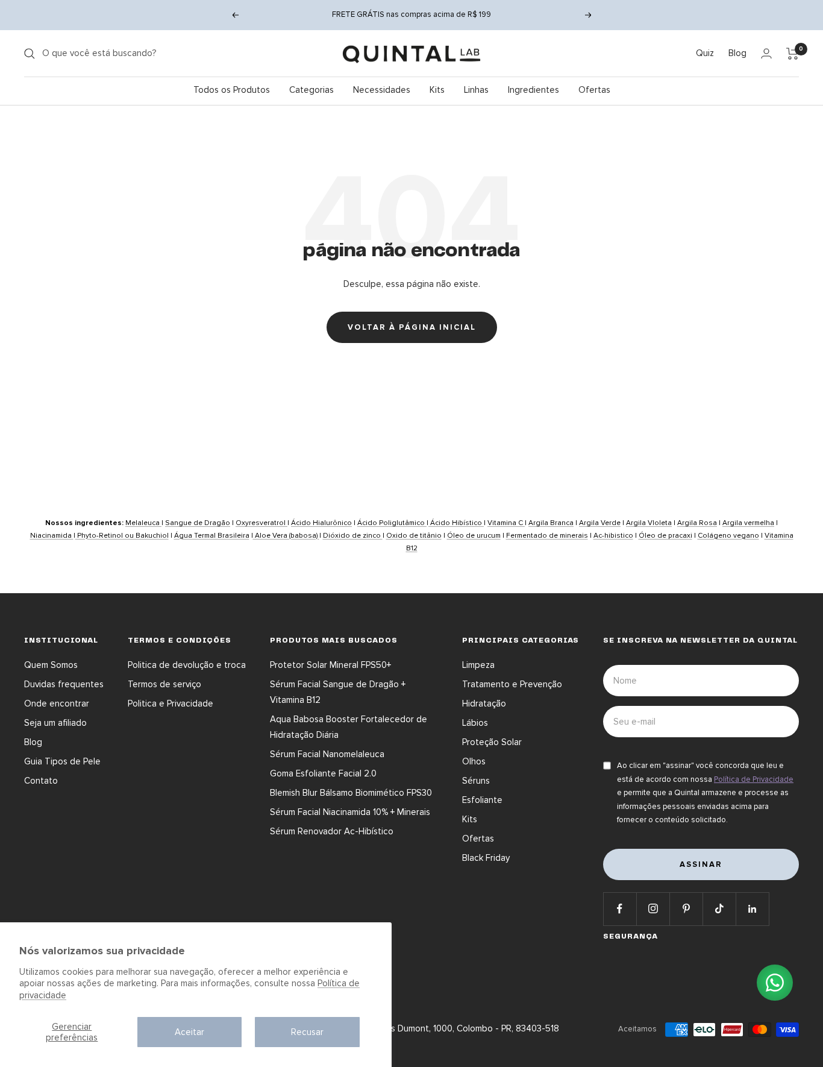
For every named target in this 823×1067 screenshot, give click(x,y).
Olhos (474, 761)
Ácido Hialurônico (321, 522)
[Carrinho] (792, 54)
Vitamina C (506, 522)
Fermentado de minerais (547, 535)
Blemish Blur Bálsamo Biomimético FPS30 (351, 792)
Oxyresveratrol (261, 522)
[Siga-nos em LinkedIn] (752, 908)
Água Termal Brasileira (211, 535)
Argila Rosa (697, 522)
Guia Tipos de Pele (62, 761)
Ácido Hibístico (456, 522)
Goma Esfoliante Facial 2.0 (323, 773)
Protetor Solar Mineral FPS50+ (330, 664)
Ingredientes (533, 89)
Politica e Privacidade (170, 703)
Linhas (476, 89)
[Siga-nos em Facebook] (619, 908)
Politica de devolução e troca (187, 664)
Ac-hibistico (613, 535)
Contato (41, 780)
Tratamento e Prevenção (512, 684)
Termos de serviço (164, 684)
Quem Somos (51, 664)
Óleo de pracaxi (665, 535)
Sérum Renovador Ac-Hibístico (331, 831)
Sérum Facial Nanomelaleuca (327, 754)
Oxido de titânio (414, 535)
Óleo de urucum (474, 535)
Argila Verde (600, 522)
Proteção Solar (492, 742)
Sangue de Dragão (197, 522)
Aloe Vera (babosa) (286, 535)
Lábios (475, 722)
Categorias (311, 89)
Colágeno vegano (728, 535)
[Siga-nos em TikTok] (719, 908)
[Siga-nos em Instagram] (652, 908)
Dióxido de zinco (353, 535)
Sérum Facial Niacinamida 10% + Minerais (350, 812)
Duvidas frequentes (64, 684)
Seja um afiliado (55, 722)
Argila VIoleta (649, 522)
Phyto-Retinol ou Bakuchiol (122, 535)
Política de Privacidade (753, 779)
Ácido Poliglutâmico (392, 522)
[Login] (766, 53)
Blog (737, 53)
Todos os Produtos (231, 89)
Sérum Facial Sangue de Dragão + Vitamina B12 (337, 692)
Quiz (705, 53)
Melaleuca (143, 522)
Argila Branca (551, 522)
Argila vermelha (748, 522)
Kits (437, 89)
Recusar (307, 1032)
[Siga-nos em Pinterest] (686, 908)
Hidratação (484, 703)
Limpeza (478, 664)
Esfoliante (482, 800)
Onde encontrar (56, 703)
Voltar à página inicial (412, 327)
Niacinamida (52, 535)
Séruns (476, 780)
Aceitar (189, 1032)
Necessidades (381, 89)
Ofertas (594, 89)
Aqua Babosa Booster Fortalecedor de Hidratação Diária (348, 727)
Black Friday (486, 857)
